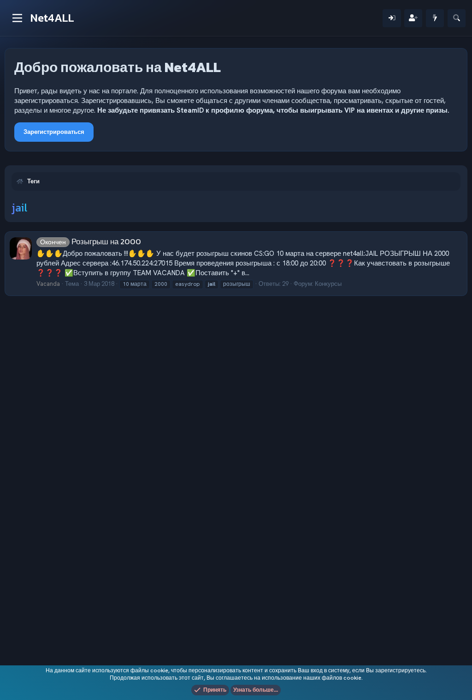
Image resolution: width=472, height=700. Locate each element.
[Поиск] (457, 18)
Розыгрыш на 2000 (90, 241)
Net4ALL (52, 18)
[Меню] (17, 18)
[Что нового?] (435, 18)
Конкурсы (328, 284)
